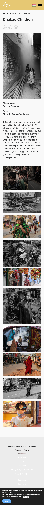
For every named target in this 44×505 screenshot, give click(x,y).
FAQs (22, 461)
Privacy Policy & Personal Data (22, 469)
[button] (5, 27)
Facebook (22, 480)
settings (26, 497)
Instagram (22, 484)
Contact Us (22, 465)
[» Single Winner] (7, 5)
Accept (7, 501)
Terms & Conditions (22, 474)
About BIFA (22, 457)
